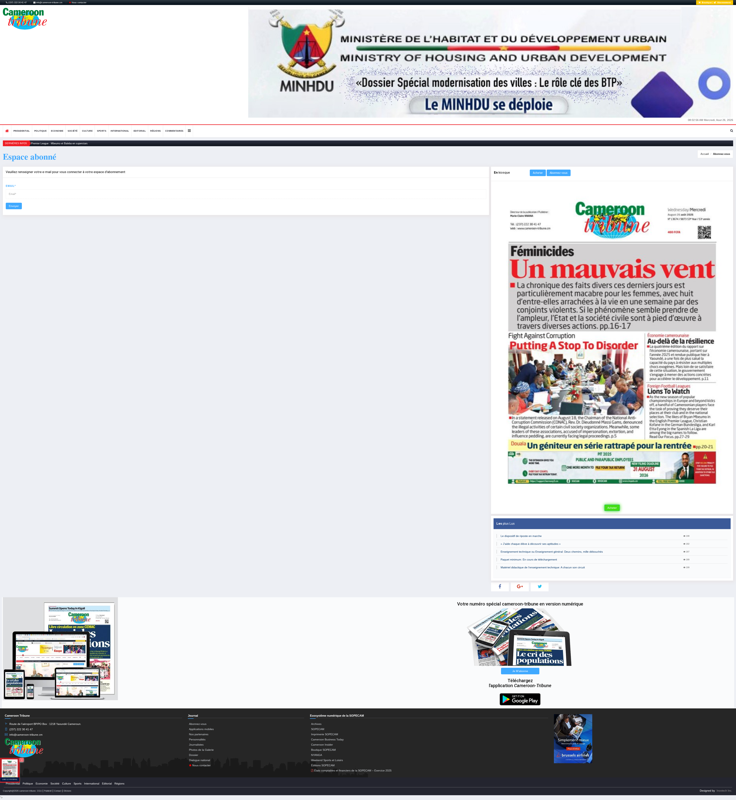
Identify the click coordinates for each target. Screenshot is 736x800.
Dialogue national (199, 760)
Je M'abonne (520, 671)
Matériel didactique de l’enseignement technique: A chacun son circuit (543, 567)
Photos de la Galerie (201, 749)
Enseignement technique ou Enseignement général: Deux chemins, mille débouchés (552, 551)
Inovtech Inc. (724, 790)
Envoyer (14, 206)
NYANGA (316, 755)
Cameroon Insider (322, 744)
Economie (57, 131)
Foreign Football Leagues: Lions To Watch (54, 143)
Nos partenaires (198, 734)
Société (73, 131)
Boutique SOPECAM (323, 749)
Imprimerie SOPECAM (324, 734)
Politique (40, 131)
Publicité (48, 791)
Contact (57, 791)
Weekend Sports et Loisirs (327, 760)
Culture (87, 131)
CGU (39, 791)
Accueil (705, 154)
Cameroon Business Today (327, 739)
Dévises (67, 791)
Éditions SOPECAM (323, 765)
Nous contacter (78, 2)
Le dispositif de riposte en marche (521, 535)
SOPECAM (317, 729)
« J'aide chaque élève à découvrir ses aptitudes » (531, 543)
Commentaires (174, 131)
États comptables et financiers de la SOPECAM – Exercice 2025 (352, 770)
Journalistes (196, 744)
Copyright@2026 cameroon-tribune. (19, 791)
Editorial (140, 131)
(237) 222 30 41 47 (17, 2)
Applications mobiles (201, 729)
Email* (11, 186)
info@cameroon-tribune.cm (48, 2)
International (120, 131)
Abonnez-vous (721, 154)
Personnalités (197, 739)
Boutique (706, 2)
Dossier (193, 755)
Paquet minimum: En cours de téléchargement (529, 559)
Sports (101, 131)
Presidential (21, 131)
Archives (316, 723)
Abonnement (724, 2)
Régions (155, 131)
